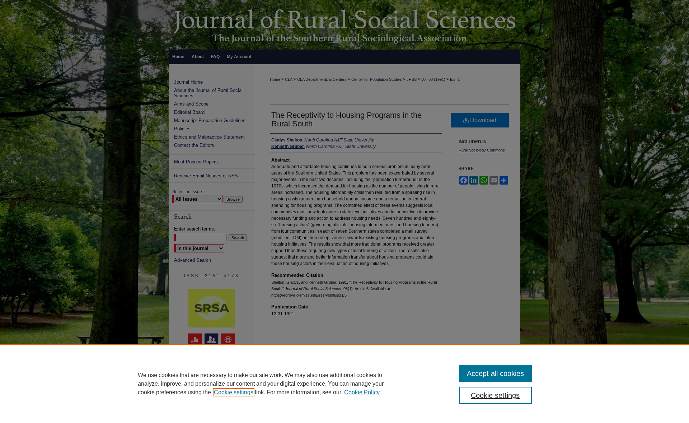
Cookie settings (233, 392)
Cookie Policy (362, 392)
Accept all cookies (495, 373)
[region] (344, 383)
